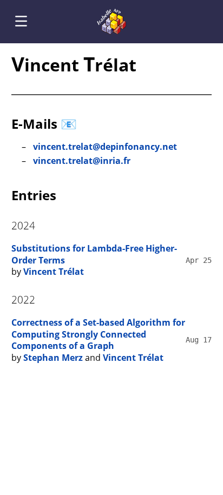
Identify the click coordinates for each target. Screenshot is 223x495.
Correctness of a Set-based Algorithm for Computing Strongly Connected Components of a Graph (98, 334)
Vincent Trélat (53, 272)
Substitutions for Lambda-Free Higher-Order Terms (94, 254)
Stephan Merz (53, 358)
